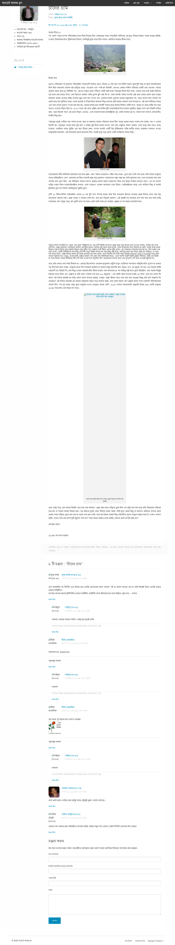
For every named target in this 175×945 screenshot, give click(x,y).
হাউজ (126, 2)
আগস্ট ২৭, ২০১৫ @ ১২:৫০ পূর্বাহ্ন (74, 818)
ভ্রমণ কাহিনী (67, 17)
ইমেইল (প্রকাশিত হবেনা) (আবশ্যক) (61, 866)
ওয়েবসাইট (52, 878)
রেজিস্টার (169, 2)
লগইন (158, 2)
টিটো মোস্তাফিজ (68, 639)
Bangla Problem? (155, 941)
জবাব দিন (52, 599)
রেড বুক (136, 2)
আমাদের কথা (140, 941)
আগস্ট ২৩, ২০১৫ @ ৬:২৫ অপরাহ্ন (74, 578)
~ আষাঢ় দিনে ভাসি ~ (25, 67)
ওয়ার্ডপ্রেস (128, 941)
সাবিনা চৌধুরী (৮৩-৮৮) (71, 814)
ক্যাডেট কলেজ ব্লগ (12, 3)
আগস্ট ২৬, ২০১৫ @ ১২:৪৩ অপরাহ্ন (75, 643)
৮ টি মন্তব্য (84, 25)
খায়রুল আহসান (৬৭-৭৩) (71, 788)
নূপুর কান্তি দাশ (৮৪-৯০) (71, 574)
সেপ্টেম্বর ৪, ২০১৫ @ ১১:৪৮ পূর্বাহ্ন (77, 759)
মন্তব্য (50, 890)
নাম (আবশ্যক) (53, 854)
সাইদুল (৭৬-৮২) (60, 14)
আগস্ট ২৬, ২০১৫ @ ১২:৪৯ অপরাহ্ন (75, 710)
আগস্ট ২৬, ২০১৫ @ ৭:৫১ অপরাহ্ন (74, 792)
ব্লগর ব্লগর (58, 17)
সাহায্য (146, 2)
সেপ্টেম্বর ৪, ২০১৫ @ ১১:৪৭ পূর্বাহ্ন (77, 611)
